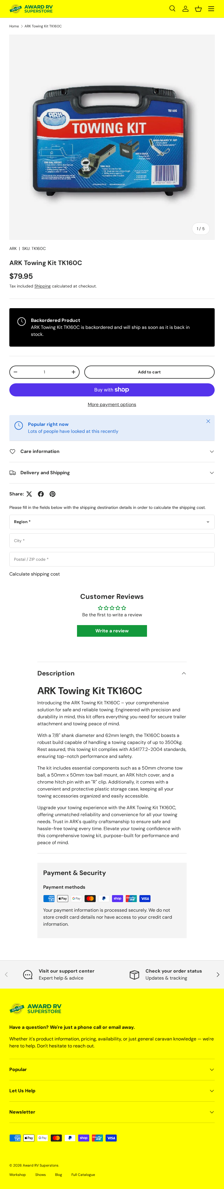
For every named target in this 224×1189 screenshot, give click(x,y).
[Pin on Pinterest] (52, 494)
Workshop (17, 1174)
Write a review (112, 631)
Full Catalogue (83, 1174)
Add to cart (149, 372)
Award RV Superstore (40, 1165)
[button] (198, 8)
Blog (58, 1174)
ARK (13, 248)
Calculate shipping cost (34, 574)
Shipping (42, 286)
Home (14, 26)
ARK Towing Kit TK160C (43, 26)
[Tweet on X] (29, 494)
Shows (40, 1174)
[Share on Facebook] (41, 494)
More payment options (112, 404)
